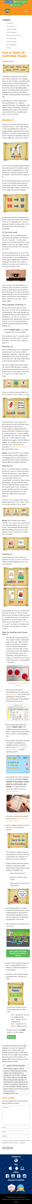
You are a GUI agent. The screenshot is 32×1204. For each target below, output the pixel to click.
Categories (6, 20)
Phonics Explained (11, 32)
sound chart (13, 694)
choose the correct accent (18, 446)
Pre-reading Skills (11, 38)
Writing (8, 47)
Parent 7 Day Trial (21, 1)
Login (10, 1)
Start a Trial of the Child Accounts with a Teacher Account (18, 953)
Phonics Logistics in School (14, 35)
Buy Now (11, 1037)
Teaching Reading (11, 41)
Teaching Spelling (11, 44)
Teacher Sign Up (17, 5)
